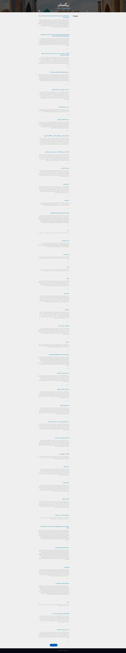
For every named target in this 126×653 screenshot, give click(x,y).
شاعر (67, 278)
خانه (76, 10)
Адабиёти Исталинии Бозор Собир (59, 213)
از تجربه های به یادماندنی (63, 373)
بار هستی (66, 200)
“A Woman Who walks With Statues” (59, 72)
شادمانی (67, 309)
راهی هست (66, 254)
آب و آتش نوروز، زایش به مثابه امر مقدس (58, 421)
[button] (87, 11)
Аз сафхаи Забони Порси (62, 583)
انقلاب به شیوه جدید (64, 454)
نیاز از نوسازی (65, 240)
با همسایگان (51, 10)
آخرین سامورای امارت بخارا (62, 437)
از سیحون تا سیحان (58, 10)
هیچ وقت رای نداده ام (63, 325)
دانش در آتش (65, 498)
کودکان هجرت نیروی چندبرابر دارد (60, 613)
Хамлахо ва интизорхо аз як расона (59, 354)
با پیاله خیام (66, 466)
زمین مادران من (65, 168)
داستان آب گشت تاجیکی (63, 389)
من (68, 230)
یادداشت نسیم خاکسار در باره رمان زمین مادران (57, 151)
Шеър (64, 10)
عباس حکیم (66, 184)
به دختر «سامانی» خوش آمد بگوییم (60, 89)
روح (68, 267)
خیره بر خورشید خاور (64, 106)
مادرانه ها (66, 293)
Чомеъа (68, 10)
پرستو (67, 342)
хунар (73, 10)
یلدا (68, 602)
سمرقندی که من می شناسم (62, 515)
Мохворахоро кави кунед (62, 547)
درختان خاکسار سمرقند (63, 119)
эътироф (66, 567)
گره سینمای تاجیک (64, 405)
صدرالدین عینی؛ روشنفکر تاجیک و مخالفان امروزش (56, 135)
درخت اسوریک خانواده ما (63, 629)
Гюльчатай (66, 482)
